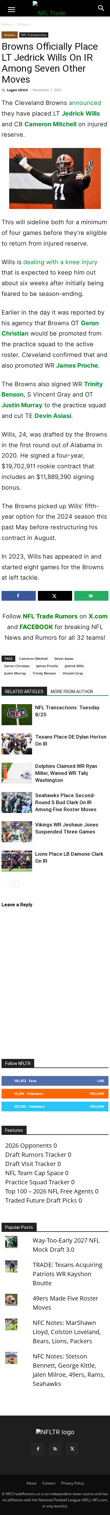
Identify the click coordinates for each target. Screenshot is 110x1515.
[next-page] (15, 883)
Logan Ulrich (17, 90)
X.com (98, 616)
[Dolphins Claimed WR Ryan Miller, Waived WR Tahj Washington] (17, 773)
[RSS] (55, 1449)
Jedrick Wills (81, 113)
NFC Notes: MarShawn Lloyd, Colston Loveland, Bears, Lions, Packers (67, 1332)
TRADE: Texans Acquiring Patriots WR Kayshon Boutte (67, 1274)
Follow (97, 1093)
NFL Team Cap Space (34, 1173)
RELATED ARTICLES (24, 691)
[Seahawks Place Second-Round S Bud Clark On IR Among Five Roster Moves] (17, 802)
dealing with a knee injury (60, 262)
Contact (48, 1483)
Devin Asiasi (53, 415)
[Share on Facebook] (19, 596)
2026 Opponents (28, 1145)
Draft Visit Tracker (30, 1164)
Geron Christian (17, 666)
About (31, 1483)
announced (85, 102)
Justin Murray (22, 405)
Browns (24, 24)
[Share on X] (55, 596)
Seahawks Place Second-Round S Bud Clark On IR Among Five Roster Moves (66, 802)
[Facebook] (38, 1449)
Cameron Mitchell (50, 124)
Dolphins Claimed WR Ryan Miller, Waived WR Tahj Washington (66, 773)
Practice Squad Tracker (37, 1182)
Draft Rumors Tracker (35, 1154)
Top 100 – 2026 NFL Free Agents (49, 1191)
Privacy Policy (72, 1483)
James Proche (77, 365)
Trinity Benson (44, 673)
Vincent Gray (73, 673)
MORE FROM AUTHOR (72, 691)
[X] (72, 1449)
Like (100, 1080)
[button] (11, 10)
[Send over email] (91, 596)
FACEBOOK (36, 627)
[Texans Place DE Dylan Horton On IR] (17, 743)
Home (7, 24)
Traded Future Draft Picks (41, 1200)
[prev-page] (5, 883)
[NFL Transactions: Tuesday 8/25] (17, 714)
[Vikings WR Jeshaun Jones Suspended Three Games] (17, 831)
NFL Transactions (33, 35)
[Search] (101, 8)
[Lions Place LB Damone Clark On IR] (17, 861)
